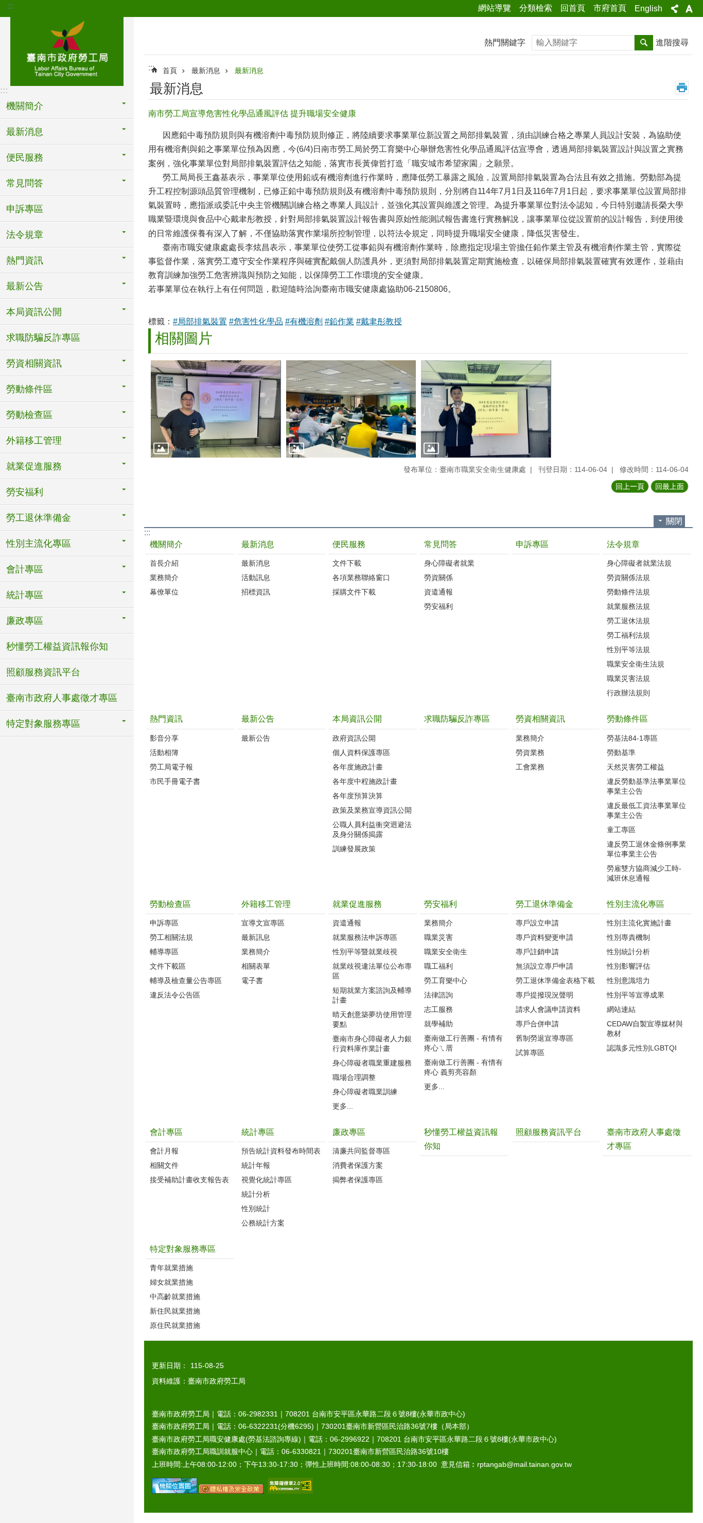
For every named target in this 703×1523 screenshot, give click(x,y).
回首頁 (572, 8)
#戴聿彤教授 (379, 321)
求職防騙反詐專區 (43, 337)
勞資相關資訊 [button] (34, 363)
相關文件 (164, 1165)
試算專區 (530, 1052)
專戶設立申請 (537, 923)
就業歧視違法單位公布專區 (372, 971)
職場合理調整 (354, 1077)
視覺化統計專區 (266, 1180)
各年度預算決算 (357, 796)
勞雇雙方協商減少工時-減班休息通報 (644, 873)
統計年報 (255, 1165)
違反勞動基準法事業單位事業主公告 (646, 786)
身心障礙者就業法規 (639, 563)
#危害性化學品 (256, 321)
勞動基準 (621, 752)
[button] (216, 409)
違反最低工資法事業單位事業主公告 (646, 810)
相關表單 (255, 966)
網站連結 (621, 1009)
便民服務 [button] (24, 157)
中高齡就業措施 (175, 1296)
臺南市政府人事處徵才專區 (61, 698)
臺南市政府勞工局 (67, 50)
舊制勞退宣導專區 (544, 1038)
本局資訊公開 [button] (34, 312)
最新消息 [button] (24, 132)
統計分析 (255, 1194)
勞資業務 (530, 752)
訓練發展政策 (354, 849)
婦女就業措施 (171, 1282)
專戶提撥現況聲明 (544, 995)
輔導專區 (164, 952)
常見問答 (440, 544)
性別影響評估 (628, 966)
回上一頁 (630, 486)
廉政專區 (348, 1132)
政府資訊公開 (354, 738)
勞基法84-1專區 (632, 738)
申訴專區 (24, 209)
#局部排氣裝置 (200, 321)
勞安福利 (438, 606)
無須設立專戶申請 (544, 966)
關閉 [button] (674, 521)
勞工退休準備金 (544, 904)
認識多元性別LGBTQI (642, 1048)
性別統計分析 (628, 952)
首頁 (170, 70)
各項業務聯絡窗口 (361, 577)
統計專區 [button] (24, 595)
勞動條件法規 (628, 592)
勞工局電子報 (171, 767)
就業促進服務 (357, 904)
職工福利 (438, 966)
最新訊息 (255, 937)
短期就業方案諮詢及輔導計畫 (372, 995)
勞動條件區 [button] (29, 389)
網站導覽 (494, 8)
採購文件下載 (354, 592)
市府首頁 (609, 8)
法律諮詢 (438, 995)
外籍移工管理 (266, 904)
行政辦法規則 (628, 693)
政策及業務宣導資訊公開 (372, 810)
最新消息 (205, 70)
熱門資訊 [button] (24, 260)
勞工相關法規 (171, 937)
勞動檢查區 (170, 904)
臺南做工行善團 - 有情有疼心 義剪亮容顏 (463, 1067)
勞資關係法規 (628, 577)
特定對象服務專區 (183, 1249)
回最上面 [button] (669, 486)
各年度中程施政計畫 (364, 781)
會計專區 (166, 1132)
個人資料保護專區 (361, 752)
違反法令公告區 (175, 995)
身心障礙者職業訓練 (364, 1092)
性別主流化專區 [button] (38, 543)
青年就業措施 (171, 1268)
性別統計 (255, 1208)
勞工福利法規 (628, 635)
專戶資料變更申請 (544, 937)
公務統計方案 (263, 1223)
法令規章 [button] (24, 235)
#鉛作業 (339, 321)
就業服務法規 (628, 606)
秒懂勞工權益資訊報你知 (57, 646)
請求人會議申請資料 (548, 1009)
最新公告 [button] (24, 286)
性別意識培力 (628, 980)
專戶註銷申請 (537, 952)
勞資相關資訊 (540, 718)
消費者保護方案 (357, 1165)
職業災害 (438, 937)
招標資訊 (255, 592)
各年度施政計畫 (357, 767)
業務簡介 (164, 577)
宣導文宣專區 (263, 923)
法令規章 (623, 544)
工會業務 (530, 767)
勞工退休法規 (628, 621)
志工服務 (438, 1009)
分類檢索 (535, 8)
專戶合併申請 (537, 1024)
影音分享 (164, 738)
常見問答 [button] (24, 183)
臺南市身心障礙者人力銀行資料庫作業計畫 (372, 1044)
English (648, 8)
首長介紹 (164, 563)
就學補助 (438, 1024)
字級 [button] (689, 9)
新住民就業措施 (175, 1311)
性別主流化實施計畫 (639, 923)
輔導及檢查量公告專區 (186, 980)
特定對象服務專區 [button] (43, 724)
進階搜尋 (672, 42)
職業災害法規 (628, 678)
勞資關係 (438, 577)
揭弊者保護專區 (357, 1180)
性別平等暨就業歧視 (364, 952)
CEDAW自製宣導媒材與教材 (645, 1029)
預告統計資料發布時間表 (281, 1151)
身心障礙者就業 (449, 563)
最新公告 (257, 718)
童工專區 (621, 830)
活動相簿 (164, 752)
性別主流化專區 (635, 904)
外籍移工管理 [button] (34, 440)
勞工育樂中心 (445, 980)
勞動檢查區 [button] (29, 415)
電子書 (252, 980)
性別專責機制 (628, 937)
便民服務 (348, 544)
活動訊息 (255, 577)
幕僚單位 (164, 592)
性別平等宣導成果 (635, 995)
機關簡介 (166, 544)
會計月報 (164, 1151)
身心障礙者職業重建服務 (372, 1063)
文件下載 (346, 563)
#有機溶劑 (304, 321)
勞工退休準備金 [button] (38, 518)
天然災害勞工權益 (635, 767)
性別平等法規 (628, 649)
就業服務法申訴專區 (364, 937)
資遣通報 (438, 592)
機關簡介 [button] (24, 106)
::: (11, 6)
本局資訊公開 (357, 718)
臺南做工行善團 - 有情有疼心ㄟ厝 (463, 1043)
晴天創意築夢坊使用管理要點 (372, 1019)
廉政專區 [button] (24, 621)
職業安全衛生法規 (635, 664)
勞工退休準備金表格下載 (555, 980)
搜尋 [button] (644, 42)
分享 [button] (675, 9)
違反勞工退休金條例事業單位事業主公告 (646, 849)
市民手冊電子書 (175, 781)
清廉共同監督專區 (361, 1151)
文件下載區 (168, 966)
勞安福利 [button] (24, 492)
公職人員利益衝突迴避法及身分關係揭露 (372, 829)
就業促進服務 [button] (34, 466)
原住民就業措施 (175, 1325)
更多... (342, 1106)
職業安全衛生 (445, 952)
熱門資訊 (166, 718)
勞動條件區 (627, 718)
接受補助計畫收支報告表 (189, 1180)
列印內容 (682, 87)
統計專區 (257, 1132)
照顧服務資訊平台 (43, 672)
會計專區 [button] (24, 569)
